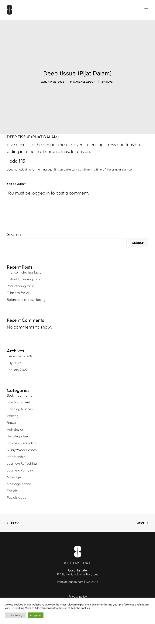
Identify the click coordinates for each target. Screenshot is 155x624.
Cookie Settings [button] (15, 615)
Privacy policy (77, 596)
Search (14, 234)
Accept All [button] (35, 615)
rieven (109, 81)
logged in (40, 193)
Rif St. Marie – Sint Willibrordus (77, 574)
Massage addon (84, 81)
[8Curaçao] (9, 10)
